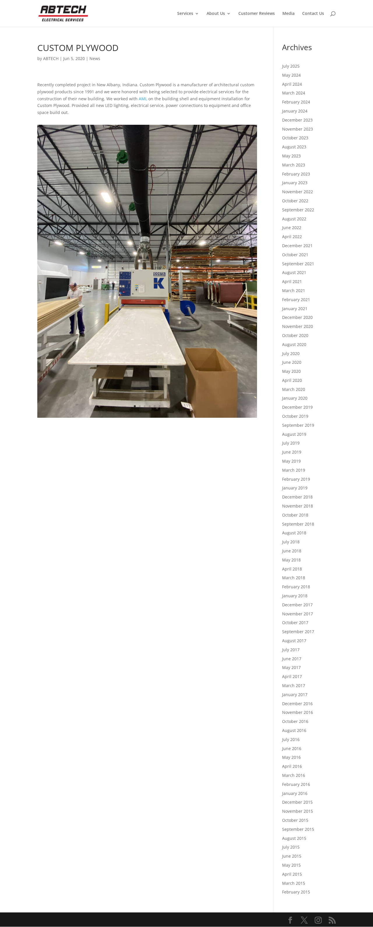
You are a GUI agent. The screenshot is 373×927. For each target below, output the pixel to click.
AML (143, 98)
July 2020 (291, 353)
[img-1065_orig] (147, 417)
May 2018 (291, 560)
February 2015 (296, 892)
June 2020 (291, 362)
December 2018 (297, 497)
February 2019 (296, 479)
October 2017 (295, 622)
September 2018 (298, 524)
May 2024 (291, 75)
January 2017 (294, 694)
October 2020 (295, 335)
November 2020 (297, 326)
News (94, 58)
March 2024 (293, 93)
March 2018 (293, 577)
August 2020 (294, 344)
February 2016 (296, 784)
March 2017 (293, 685)
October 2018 (295, 515)
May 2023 (291, 156)
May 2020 (291, 371)
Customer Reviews (256, 13)
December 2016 (297, 703)
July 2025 (291, 66)
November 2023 (297, 129)
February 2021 (296, 299)
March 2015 (293, 883)
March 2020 (293, 389)
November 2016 (297, 712)
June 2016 (291, 748)
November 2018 (297, 506)
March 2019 (293, 470)
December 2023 (297, 120)
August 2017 (294, 640)
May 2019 (291, 461)
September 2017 (298, 631)
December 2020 (297, 317)
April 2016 (292, 766)
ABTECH (51, 58)
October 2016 (295, 721)
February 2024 (296, 102)
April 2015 (292, 874)
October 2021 (295, 254)
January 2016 (294, 793)
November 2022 (297, 191)
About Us (216, 13)
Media (288, 13)
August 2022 (294, 219)
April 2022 (292, 236)
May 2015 (291, 865)
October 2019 (295, 416)
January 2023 (294, 182)
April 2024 (292, 84)
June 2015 (291, 856)
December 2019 (297, 407)
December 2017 (297, 605)
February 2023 (296, 174)
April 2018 (292, 569)
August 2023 (294, 147)
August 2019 (294, 434)
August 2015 (294, 838)
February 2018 (296, 586)
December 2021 (297, 245)
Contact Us (313, 13)
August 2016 (294, 730)
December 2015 (297, 802)
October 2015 (295, 820)
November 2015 (297, 811)
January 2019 (294, 488)
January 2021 (294, 308)
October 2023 (295, 138)
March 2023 (293, 165)
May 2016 (291, 757)
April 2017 (292, 676)
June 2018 (291, 551)
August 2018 (294, 533)
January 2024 (294, 111)
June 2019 (291, 452)
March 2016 (293, 775)
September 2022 (298, 210)
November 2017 (297, 614)
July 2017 (291, 649)
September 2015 (298, 829)
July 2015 (291, 847)
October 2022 (295, 200)
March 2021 (293, 290)
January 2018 (294, 595)
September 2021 (298, 263)
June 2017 (291, 658)
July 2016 (291, 739)
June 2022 (291, 227)
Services (185, 13)
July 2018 (291, 542)
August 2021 (294, 272)
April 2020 (292, 380)
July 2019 (291, 443)
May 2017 (291, 667)
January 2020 (294, 398)
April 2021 (292, 281)
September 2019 (298, 425)
